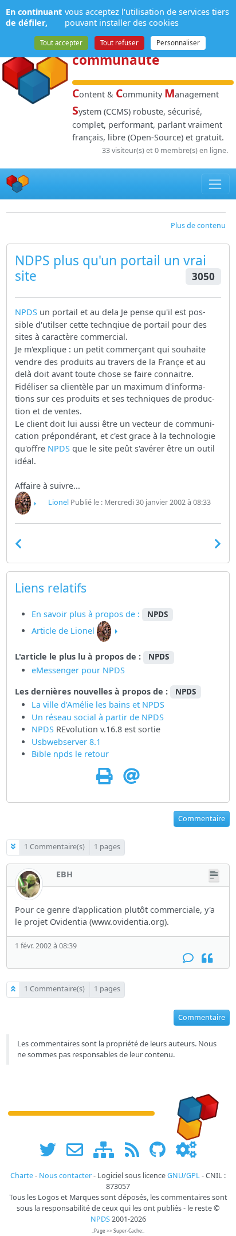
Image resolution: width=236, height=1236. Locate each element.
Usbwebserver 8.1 (66, 741)
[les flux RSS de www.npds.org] (136, 1149)
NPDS (26, 312)
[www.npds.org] (193, 1112)
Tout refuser (119, 42)
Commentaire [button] (201, 818)
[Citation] (207, 957)
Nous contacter (65, 1175)
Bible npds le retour (70, 753)
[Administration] (186, 1149)
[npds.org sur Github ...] (162, 1149)
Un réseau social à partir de (86, 717)
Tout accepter (61, 42)
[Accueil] (17, 184)
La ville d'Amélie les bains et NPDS (98, 704)
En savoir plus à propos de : (87, 614)
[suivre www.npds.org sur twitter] (52, 1149)
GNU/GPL (183, 1175)
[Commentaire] (188, 957)
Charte (21, 1175)
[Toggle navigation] (215, 184)
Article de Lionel (63, 630)
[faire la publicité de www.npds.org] (78, 1149)
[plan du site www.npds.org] (107, 1149)
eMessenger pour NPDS (78, 670)
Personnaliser (178, 42)
